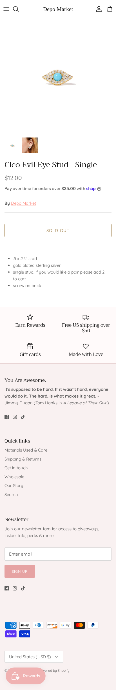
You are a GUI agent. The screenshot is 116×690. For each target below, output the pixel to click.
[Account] (97, 9)
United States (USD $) (30, 656)
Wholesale (14, 476)
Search (11, 494)
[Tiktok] (23, 417)
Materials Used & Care (26, 450)
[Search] (18, 9)
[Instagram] (15, 417)
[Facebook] (7, 417)
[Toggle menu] (6, 9)
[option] (58, 76)
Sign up (20, 571)
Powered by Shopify (54, 670)
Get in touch (16, 467)
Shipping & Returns (23, 459)
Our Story (14, 485)
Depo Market (23, 203)
